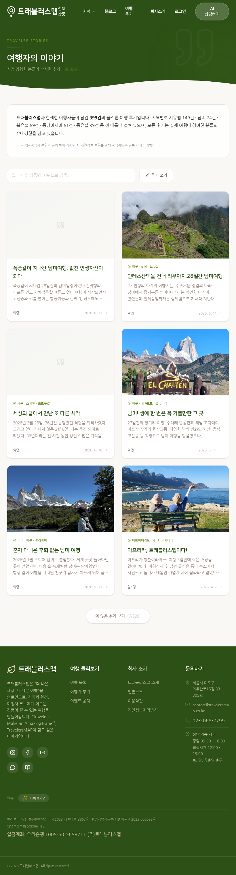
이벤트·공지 (80, 700)
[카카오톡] (12, 767)
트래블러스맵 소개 (143, 682)
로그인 (180, 11)
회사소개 (158, 11)
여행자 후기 (80, 691)
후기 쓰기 (159, 175)
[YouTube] (42, 752)
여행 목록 (78, 682)
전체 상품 (61, 11)
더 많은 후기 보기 (118, 616)
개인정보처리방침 (143, 710)
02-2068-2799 (209, 720)
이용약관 (135, 700)
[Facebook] (27, 752)
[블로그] (27, 767)
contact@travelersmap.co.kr (211, 707)
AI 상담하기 (212, 11)
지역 (86, 11)
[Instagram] (12, 752)
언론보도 (135, 691)
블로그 (110, 11)
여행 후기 (129, 11)
